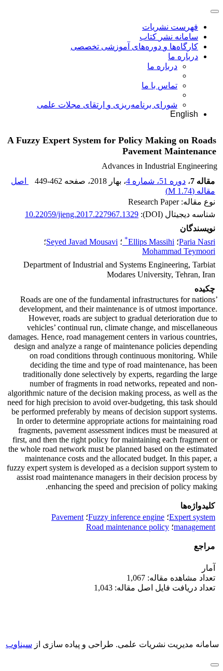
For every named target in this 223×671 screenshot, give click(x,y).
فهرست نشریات (170, 26)
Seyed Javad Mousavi (82, 241)
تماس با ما (159, 85)
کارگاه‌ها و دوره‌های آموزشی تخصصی (134, 46)
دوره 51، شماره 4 (156, 181)
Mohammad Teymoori (178, 251)
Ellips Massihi (149, 241)
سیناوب (19, 644)
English (184, 114)
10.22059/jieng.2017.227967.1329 (81, 214)
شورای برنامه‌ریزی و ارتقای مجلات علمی (107, 104)
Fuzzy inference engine (126, 517)
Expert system (192, 517)
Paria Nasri (197, 241)
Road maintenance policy (127, 526)
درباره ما (183, 56)
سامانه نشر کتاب (169, 36)
